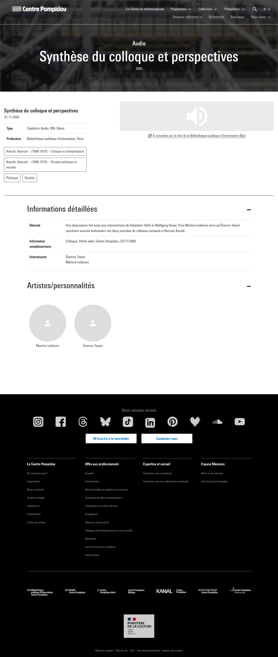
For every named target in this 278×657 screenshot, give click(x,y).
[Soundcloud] (217, 423)
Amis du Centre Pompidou (214, 481)
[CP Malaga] (139, 594)
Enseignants (91, 514)
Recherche (90, 538)
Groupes (89, 473)
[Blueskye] (105, 423)
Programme (179, 9)
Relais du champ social (97, 522)
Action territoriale (36, 522)
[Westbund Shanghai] (211, 594)
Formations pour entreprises (157, 473)
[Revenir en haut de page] (268, 647)
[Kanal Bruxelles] (174, 594)
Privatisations (92, 481)
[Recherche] (254, 9)
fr (265, 9)
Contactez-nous (167, 438)
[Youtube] (240, 423)
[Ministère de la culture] (139, 626)
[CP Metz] (109, 594)
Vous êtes (259, 17)
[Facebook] (60, 423)
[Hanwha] (240, 594)
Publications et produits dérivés (101, 505)
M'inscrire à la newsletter (111, 438)
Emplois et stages (36, 497)
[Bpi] (43, 594)
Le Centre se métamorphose (146, 9)
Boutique (239, 16)
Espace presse (92, 555)
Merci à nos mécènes (212, 473)
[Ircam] (78, 594)
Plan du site (121, 650)
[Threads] (83, 423)
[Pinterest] (172, 423)
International (33, 514)
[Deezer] (195, 423)
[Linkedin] (150, 423)
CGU (132, 650)
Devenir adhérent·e (189, 16)
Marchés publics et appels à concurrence (106, 489)
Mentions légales (104, 650)
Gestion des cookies (172, 650)
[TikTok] (128, 423)
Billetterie (216, 17)
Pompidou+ (232, 9)
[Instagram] (38, 423)
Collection (206, 9)
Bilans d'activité (35, 489)
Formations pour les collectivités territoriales (166, 481)
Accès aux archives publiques (100, 546)
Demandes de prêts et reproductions (103, 497)
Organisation (33, 481)
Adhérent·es (33, 505)
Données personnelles (149, 650)
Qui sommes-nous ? (37, 473)
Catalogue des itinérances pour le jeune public (109, 530)
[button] (139, 209)
